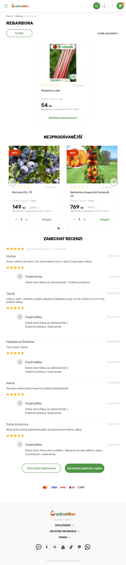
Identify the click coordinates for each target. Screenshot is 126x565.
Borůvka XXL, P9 (22, 192)
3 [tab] (67, 228)
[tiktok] (71, 547)
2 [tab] (63, 228)
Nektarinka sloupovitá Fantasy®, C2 (90, 194)
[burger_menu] (6, 6)
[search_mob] (96, 5)
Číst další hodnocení (41, 468)
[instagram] (55, 547)
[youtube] (63, 547)
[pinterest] (79, 547)
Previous (12, 182)
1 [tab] (58, 228)
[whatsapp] (87, 547)
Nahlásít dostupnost (63, 118)
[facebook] (46, 547)
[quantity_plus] (26, 219)
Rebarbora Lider (50, 90)
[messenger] (38, 547)
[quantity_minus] (16, 219)
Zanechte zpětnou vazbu (84, 468)
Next (114, 182)
